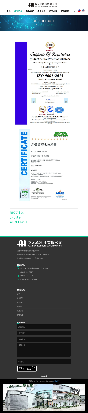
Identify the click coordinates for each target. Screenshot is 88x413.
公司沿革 (15, 217)
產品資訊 (30, 11)
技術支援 (53, 11)
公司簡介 (18, 11)
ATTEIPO (56, 381)
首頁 (9, 11)
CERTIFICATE (51, 25)
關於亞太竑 (17, 212)
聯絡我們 (65, 11)
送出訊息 (44, 376)
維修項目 (42, 11)
